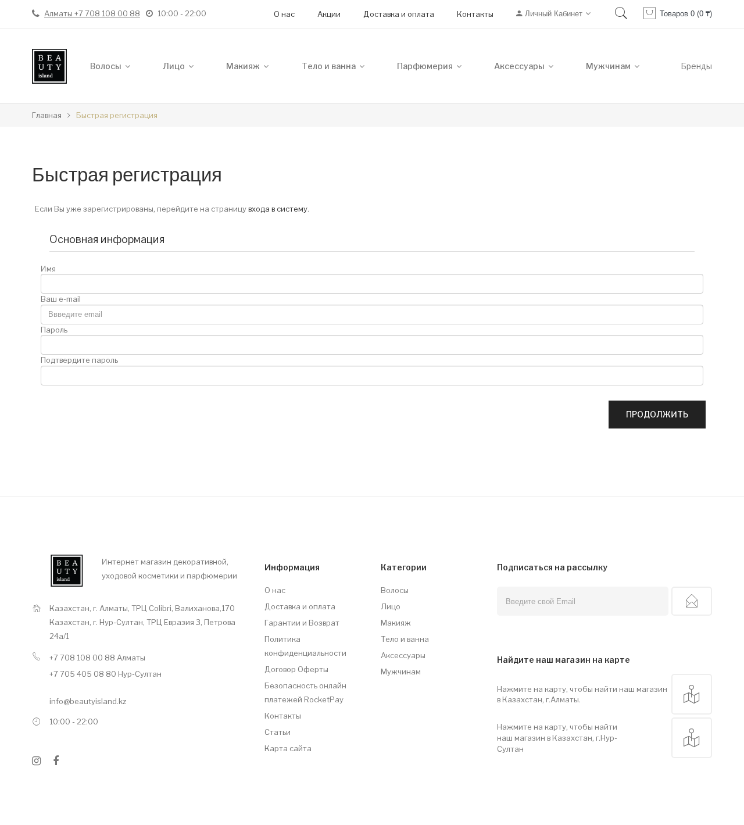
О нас (284, 14)
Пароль (54, 329)
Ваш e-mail (61, 298)
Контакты (475, 14)
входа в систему (277, 208)
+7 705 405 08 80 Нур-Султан (105, 673)
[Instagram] (36, 761)
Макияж (396, 622)
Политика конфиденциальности (305, 646)
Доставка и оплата (398, 14)
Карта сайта (288, 748)
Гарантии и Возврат (301, 622)
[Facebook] (56, 761)
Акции (329, 14)
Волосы (395, 590)
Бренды (696, 66)
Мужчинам (401, 671)
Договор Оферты (296, 669)
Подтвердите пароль (79, 360)
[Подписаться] (691, 601)
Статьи (277, 732)
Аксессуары (403, 655)
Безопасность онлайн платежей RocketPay (305, 692)
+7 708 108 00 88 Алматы (97, 657)
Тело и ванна (405, 639)
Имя (48, 268)
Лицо (390, 606)
